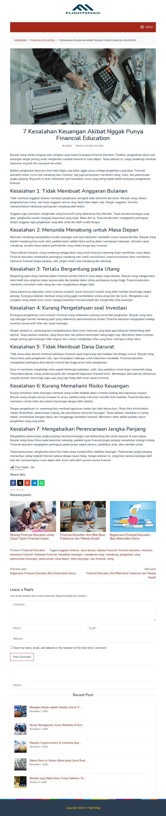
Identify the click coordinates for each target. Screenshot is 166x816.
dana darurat (88, 550)
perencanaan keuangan (23, 558)
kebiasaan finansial (45, 554)
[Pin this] (27, 483)
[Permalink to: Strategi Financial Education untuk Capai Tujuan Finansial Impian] (33, 516)
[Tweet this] (20, 483)
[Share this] (13, 483)
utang (110, 558)
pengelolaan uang (130, 554)
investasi (147, 550)
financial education (129, 550)
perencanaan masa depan (54, 558)
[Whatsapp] (41, 483)
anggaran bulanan (69, 550)
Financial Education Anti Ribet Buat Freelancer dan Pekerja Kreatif (82, 536)
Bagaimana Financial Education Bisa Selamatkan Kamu (130, 536)
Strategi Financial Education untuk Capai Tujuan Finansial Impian (32, 536)
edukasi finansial (107, 550)
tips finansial (98, 558)
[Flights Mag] (83, 8)
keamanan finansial (21, 554)
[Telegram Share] (34, 483)
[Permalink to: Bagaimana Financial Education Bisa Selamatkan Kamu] (133, 516)
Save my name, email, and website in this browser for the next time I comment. (60, 648)
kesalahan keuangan (71, 554)
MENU (149, 27)
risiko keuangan (80, 558)
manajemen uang (94, 554)
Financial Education (33, 550)
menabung (112, 554)
